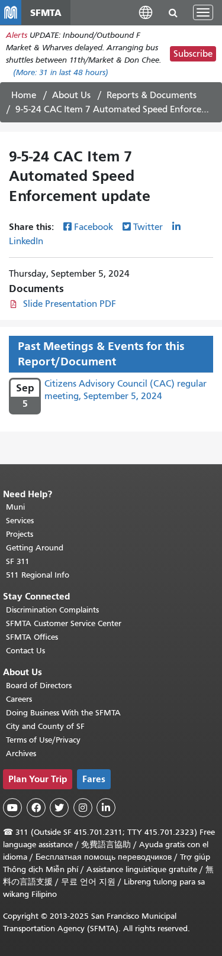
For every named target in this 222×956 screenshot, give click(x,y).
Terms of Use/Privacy (43, 740)
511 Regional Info (37, 575)
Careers (19, 699)
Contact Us (25, 651)
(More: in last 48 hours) (60, 72)
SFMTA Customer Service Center (63, 623)
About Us (71, 95)
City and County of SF (45, 726)
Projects (19, 534)
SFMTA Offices (32, 637)
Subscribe (193, 53)
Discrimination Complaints (52, 610)
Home (23, 95)
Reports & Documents (152, 95)
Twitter (148, 227)
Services (20, 521)
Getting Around (34, 548)
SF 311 (18, 561)
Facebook (93, 227)
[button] (145, 12)
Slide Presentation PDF (69, 304)
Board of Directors (39, 685)
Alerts (16, 35)
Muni (15, 507)
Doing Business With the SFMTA (63, 713)
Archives (21, 753)
